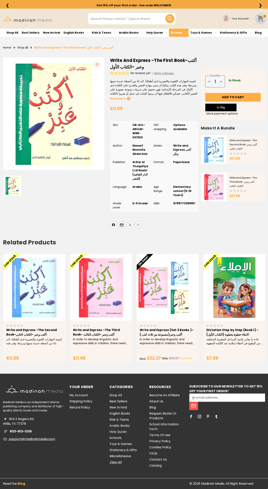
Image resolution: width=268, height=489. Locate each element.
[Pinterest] (138, 224)
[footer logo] (34, 389)
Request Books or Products (163, 415)
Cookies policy (160, 447)
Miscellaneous (120, 456)
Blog (258, 33)
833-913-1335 (20, 431)
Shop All (12, 33)
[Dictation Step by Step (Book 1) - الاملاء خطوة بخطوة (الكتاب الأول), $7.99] (234, 287)
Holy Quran (155, 33)
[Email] (121, 224)
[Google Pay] (221, 107)
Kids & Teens (102, 33)
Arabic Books (129, 33)
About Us (156, 401)
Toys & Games (201, 33)
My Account (78, 395)
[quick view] (29, 294)
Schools (177, 33)
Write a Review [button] (164, 73)
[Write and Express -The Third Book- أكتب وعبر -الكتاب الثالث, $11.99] (101, 287)
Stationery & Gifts (234, 33)
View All (115, 462)
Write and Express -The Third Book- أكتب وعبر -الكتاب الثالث (243, 182)
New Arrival (51, 33)
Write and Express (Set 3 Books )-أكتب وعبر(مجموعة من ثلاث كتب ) (166, 332)
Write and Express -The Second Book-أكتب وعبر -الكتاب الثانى (243, 144)
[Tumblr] (216, 416)
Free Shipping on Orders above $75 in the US (134, 5)
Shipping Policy (80, 401)
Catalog (155, 465)
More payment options (222, 114)
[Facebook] (113, 224)
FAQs (153, 453)
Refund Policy (79, 407)
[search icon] (169, 18)
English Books (74, 33)
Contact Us (158, 459)
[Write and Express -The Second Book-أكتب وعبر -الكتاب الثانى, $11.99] (34, 287)
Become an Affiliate (164, 395)
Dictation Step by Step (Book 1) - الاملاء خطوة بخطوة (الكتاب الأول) (232, 332)
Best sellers (30, 33)
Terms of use (159, 435)
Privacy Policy (159, 441)
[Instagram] (199, 416)
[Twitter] (130, 224)
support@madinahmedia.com (31, 439)
